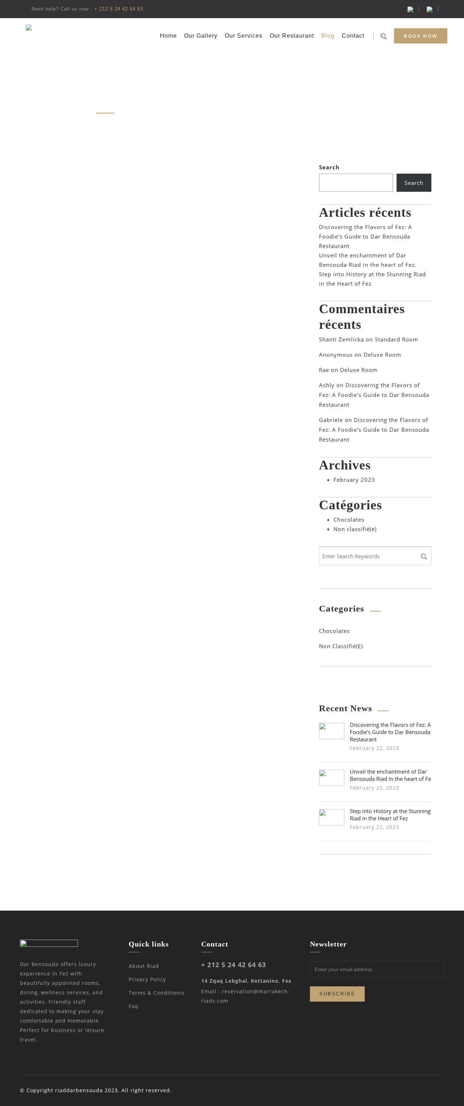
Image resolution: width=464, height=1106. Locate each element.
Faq (133, 1006)
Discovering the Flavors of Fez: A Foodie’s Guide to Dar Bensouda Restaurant (365, 236)
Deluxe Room (382, 354)
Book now (421, 36)
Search (329, 167)
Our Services (243, 36)
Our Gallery (201, 36)
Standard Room (396, 339)
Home (168, 36)
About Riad (144, 965)
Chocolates (349, 519)
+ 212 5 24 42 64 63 (118, 9)
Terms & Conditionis (157, 992)
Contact (353, 36)
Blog (328, 36)
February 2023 (354, 479)
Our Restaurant (292, 36)
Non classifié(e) (355, 529)
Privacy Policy (147, 979)
